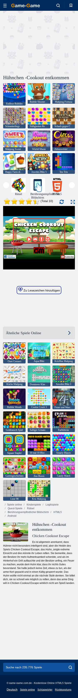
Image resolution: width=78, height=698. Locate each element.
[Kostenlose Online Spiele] (25, 5)
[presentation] (6, 185)
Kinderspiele (33, 504)
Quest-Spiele (14, 508)
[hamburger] (5, 5)
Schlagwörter (44, 689)
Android (11, 515)
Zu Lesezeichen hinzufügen (41, 290)
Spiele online (14, 504)
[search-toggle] (58, 5)
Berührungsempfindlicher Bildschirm (28, 512)
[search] (70, 667)
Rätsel (30, 508)
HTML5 (57, 512)
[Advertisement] (38, 42)
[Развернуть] (73, 202)
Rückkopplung (63, 689)
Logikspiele (52, 504)
